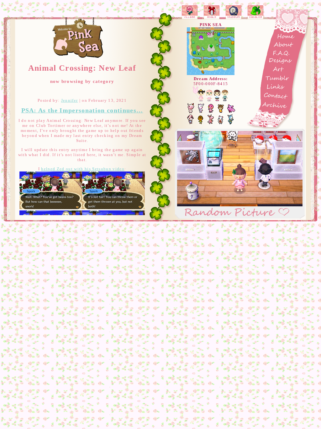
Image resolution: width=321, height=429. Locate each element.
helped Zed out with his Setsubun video (82, 168)
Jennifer (69, 100)
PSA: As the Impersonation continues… (82, 110)
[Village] (189, 12)
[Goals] (211, 12)
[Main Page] (78, 38)
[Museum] (234, 12)
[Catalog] (256, 12)
